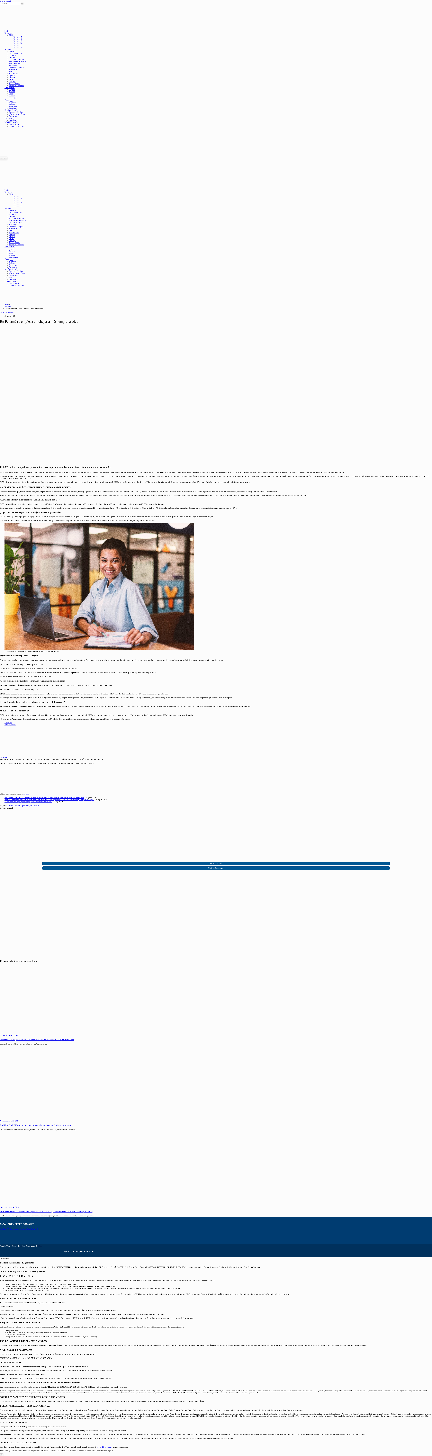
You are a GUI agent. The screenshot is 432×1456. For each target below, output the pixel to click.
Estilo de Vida (9, 88)
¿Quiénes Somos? (10, 110)
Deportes (12, 90)
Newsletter (13, 120)
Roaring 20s (13, 98)
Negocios (7, 49)
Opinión (12, 76)
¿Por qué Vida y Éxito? (17, 114)
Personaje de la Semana (17, 61)
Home (6, 304)
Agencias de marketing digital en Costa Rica (79, 1251)
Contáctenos (13, 116)
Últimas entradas (10, 725)
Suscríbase (8, 118)
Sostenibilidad (14, 73)
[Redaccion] (14, 755)
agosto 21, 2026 (13, 1035)
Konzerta (10, 806)
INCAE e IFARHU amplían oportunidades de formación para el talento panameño (35, 1125)
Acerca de (8, 723)
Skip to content (5, 1)
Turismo (12, 92)
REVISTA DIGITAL (12, 122)
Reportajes (13, 108)
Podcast (12, 104)
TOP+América (14, 84)
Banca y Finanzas (15, 53)
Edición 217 (18, 37)
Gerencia (12, 57)
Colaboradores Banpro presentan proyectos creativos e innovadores (28, 802)
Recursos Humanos (7, 312)
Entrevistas (13, 106)
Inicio (6, 31)
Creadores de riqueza (16, 67)
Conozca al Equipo (16, 112)
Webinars (12, 102)
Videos (6, 100)
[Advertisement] (17, 914)
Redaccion (4, 757)
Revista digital (14, 124)
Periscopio (12, 82)
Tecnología (13, 65)
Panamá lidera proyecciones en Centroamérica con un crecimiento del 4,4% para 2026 (37, 1039)
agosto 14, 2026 (13, 1207)
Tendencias (13, 69)
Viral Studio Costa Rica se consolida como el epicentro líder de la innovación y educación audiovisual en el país (44, 798)
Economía (12, 55)
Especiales (12, 51)
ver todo (26, 794)
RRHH (11, 80)
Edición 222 (18, 47)
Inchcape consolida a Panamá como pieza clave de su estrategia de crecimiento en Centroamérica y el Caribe (46, 1211)
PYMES (12, 78)
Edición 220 (18, 43)
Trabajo (36, 806)
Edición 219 (18, 41)
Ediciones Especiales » (216, 868)
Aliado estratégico (15, 63)
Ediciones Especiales (16, 126)
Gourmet (12, 96)
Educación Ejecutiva (16, 59)
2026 (11, 35)
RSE (10, 71)
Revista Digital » (216, 863)
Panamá (18, 806)
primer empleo (27, 806)
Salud (11, 94)
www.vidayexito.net (104, 1447)
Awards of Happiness (16, 86)
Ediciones (7, 33)
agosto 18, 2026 (13, 1121)
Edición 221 (18, 45)
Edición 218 (18, 39)
